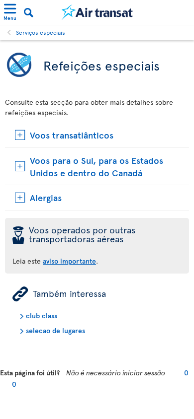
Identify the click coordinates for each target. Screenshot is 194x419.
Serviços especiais (40, 32)
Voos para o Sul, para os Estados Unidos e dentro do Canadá (96, 166)
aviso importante (69, 261)
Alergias (46, 197)
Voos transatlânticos (71, 135)
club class (41, 315)
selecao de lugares (55, 330)
